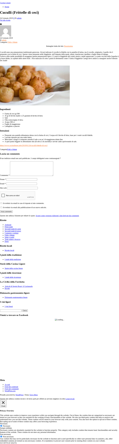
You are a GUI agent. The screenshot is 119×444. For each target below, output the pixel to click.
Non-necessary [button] (5, 434)
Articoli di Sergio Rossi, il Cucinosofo (19, 286)
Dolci (7, 241)
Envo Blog (34, 395)
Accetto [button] (62, 399)
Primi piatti (9, 227)
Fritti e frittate (12, 42)
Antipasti (8, 225)
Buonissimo (68, 46)
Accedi (7, 385)
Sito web (3, 188)
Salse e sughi (9, 237)
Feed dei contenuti (11, 387)
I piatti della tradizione (13, 259)
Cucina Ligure (5, 3)
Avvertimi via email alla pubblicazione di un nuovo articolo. (24, 207)
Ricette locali (9, 250)
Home (7, 7)
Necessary (6, 426)
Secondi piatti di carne (13, 229)
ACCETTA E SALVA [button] (8, 443)
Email (3, 184)
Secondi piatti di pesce (13, 231)
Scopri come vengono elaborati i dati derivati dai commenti (57, 216)
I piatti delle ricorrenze (13, 277)
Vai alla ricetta (5, 20)
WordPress (19, 395)
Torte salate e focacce (12, 239)
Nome (3, 179)
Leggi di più (70, 399)
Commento (5, 175)
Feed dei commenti (12, 389)
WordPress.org (10, 391)
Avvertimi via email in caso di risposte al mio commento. (23, 203)
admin (19, 18)
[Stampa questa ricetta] (1, 24)
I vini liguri (9, 306)
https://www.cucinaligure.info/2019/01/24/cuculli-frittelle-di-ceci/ (24, 145)
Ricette (7, 288)
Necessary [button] (4, 424)
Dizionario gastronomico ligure (16, 297)
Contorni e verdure (11, 233)
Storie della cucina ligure (14, 268)
